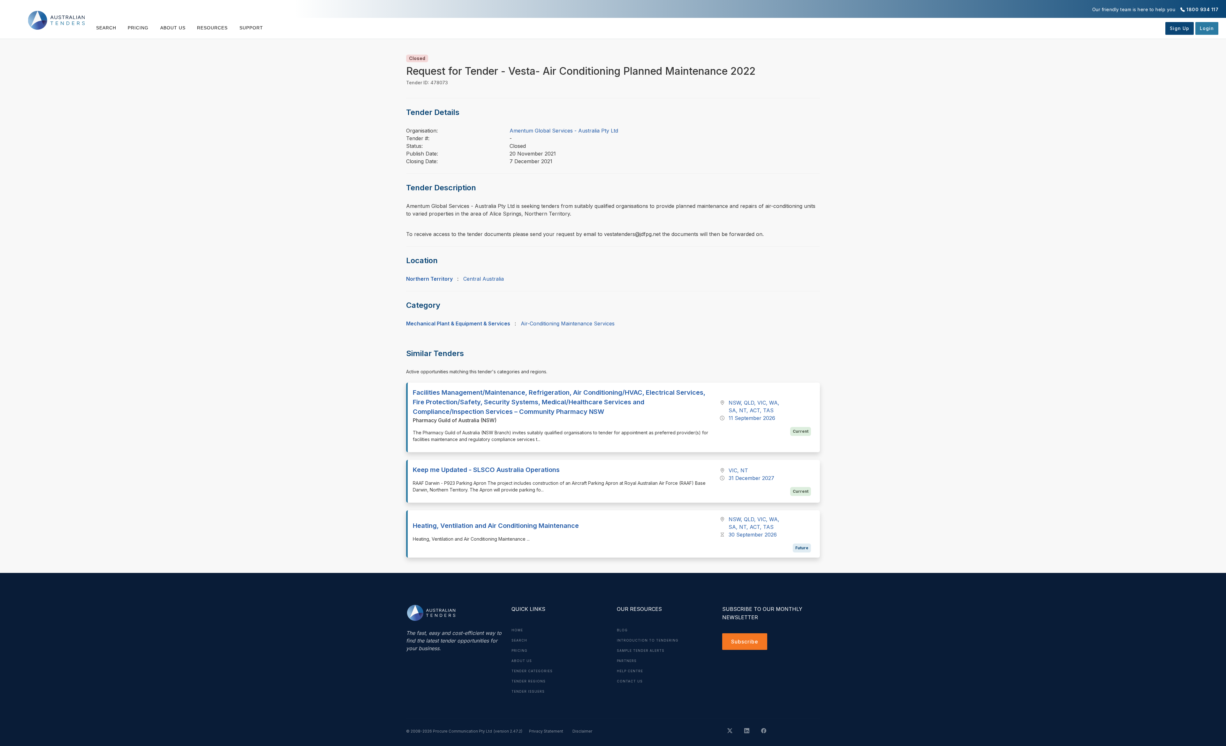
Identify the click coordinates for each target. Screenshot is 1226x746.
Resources (212, 27)
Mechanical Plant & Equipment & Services (458, 323)
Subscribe (744, 641)
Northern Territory (429, 279)
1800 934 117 (1202, 9)
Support (251, 27)
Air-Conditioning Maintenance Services (568, 323)
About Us (172, 27)
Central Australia (483, 279)
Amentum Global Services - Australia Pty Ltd (564, 130)
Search (106, 27)
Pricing (138, 27)
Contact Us (630, 681)
